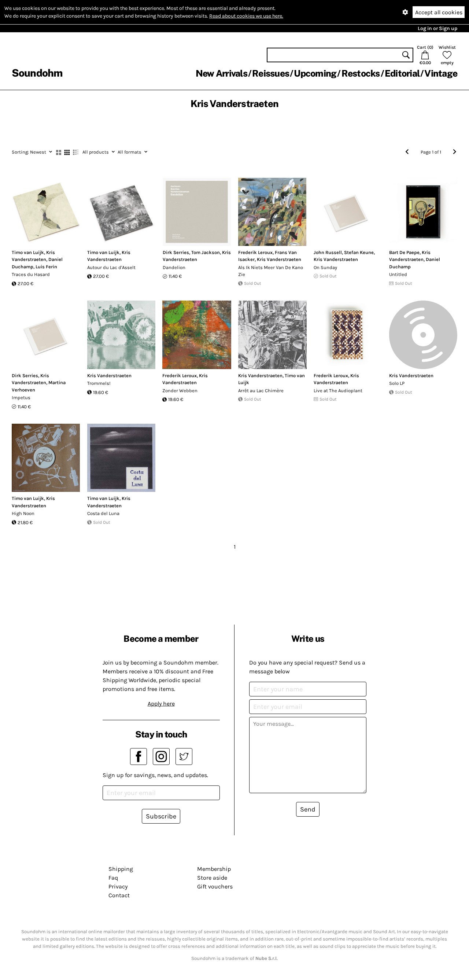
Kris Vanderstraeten (279, 259)
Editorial (402, 73)
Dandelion (174, 267)
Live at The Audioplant (338, 390)
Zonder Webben (179, 390)
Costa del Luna (103, 513)
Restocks (360, 73)
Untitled (398, 274)
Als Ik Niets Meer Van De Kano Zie (270, 271)
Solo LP (397, 383)
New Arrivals (221, 73)
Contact (119, 895)
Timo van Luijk (28, 252)
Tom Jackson (205, 252)
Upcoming (315, 73)
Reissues (270, 73)
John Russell (328, 252)
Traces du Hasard (31, 274)
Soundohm (37, 73)
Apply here (161, 703)
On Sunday (325, 267)
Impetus (21, 397)
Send (307, 809)
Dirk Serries (176, 252)
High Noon (23, 513)
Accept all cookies (438, 12)
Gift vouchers (215, 886)
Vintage (440, 73)
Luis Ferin (46, 266)
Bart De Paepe (404, 252)
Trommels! (99, 383)
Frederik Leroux (255, 252)
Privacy (118, 886)
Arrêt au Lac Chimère (261, 390)
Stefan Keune (359, 252)
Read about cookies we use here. (246, 16)
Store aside (212, 877)
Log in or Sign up (437, 28)
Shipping (120, 868)
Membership (214, 868)
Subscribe (161, 816)
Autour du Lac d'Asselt (111, 267)
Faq (113, 877)
